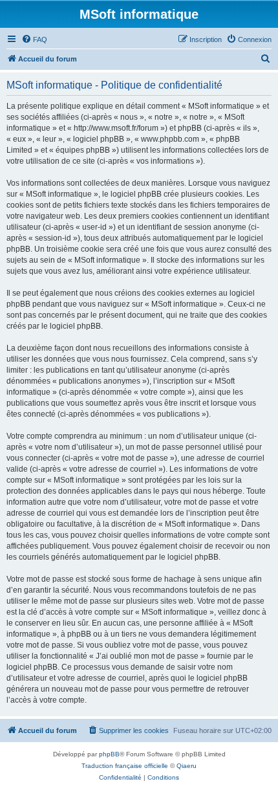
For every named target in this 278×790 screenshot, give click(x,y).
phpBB (109, 754)
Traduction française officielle (124, 765)
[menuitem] (34, 39)
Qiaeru (186, 765)
